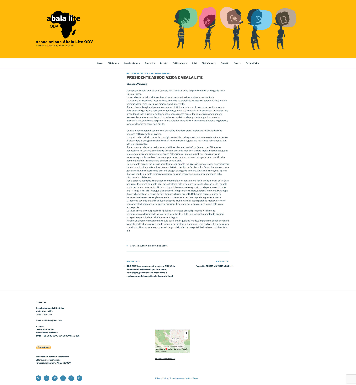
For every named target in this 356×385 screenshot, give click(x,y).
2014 (133, 246)
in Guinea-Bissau (146, 246)
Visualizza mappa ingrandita (165, 359)
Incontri (163, 63)
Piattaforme (207, 63)
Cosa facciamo (131, 63)
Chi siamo (112, 63)
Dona (236, 63)
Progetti (149, 63)
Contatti (224, 63)
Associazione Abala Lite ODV (64, 42)
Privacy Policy (252, 63)
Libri (194, 63)
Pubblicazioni (179, 63)
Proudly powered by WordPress (184, 378)
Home (99, 63)
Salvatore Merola (160, 73)
